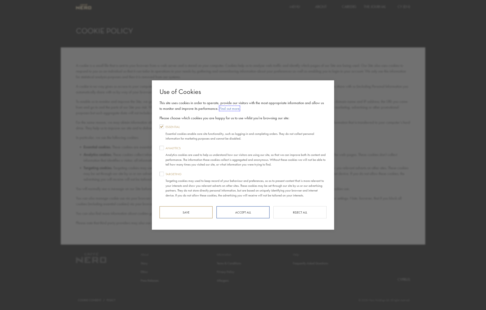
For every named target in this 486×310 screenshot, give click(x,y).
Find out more (229, 108)
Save (186, 212)
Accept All (243, 212)
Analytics (246, 156)
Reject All (300, 212)
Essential (240, 132)
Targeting (245, 184)
